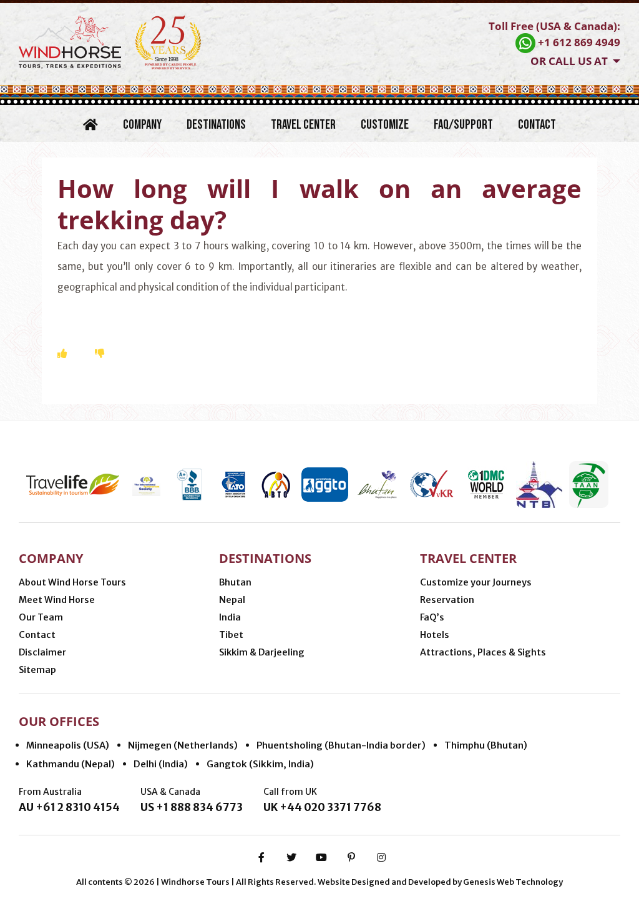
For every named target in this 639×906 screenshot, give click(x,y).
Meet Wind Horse (57, 599)
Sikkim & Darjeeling (262, 652)
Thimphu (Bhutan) (485, 745)
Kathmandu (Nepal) (70, 764)
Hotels (434, 634)
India (230, 617)
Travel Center (303, 124)
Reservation (447, 599)
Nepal (232, 599)
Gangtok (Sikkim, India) (260, 764)
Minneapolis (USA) (67, 745)
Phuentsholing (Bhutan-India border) (341, 745)
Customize (385, 124)
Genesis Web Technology (513, 882)
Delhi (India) (161, 764)
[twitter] (291, 857)
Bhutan (235, 582)
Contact (537, 124)
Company (142, 124)
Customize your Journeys (476, 582)
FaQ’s (432, 617)
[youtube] (321, 857)
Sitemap (37, 669)
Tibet (231, 634)
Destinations (216, 124)
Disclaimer (42, 652)
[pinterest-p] (351, 857)
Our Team (41, 617)
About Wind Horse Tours (72, 582)
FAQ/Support (463, 124)
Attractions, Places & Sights (483, 652)
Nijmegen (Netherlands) (183, 745)
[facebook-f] (261, 857)
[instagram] (381, 857)
